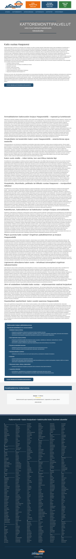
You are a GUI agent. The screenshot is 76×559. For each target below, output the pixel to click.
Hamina (5, 485)
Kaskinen (18, 485)
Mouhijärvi (29, 540)
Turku (62, 443)
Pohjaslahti (40, 510)
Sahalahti (52, 472)
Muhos (28, 541)
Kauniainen (18, 489)
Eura (5, 468)
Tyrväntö (63, 452)
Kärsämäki (29, 457)
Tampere (52, 541)
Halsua (5, 483)
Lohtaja (28, 500)
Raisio (51, 438)
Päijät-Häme (52, 429)
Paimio (39, 475)
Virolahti (63, 512)
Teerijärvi (63, 425)
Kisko (17, 521)
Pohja (39, 507)
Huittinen (6, 513)
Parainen (40, 479)
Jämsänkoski (18, 448)
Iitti (4, 527)
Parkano (40, 482)
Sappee (51, 479)
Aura (5, 443)
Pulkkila (40, 529)
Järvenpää (18, 449)
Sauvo (51, 483)
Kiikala (17, 513)
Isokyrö (5, 539)
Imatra (5, 533)
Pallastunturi (41, 476)
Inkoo (5, 536)
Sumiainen (52, 517)
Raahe (51, 435)
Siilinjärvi (52, 497)
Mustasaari (40, 426)
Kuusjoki (29, 449)
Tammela (52, 540)
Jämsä (17, 446)
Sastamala (52, 480)
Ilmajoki (5, 530)
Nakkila (40, 442)
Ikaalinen (6, 529)
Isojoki (5, 537)
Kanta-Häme (18, 470)
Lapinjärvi (29, 467)
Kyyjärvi (28, 453)
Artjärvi (5, 438)
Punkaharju (40, 530)
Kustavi (28, 446)
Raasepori (52, 436)
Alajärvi (5, 428)
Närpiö (39, 459)
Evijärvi (5, 470)
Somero (51, 512)
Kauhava (17, 487)
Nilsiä (39, 445)
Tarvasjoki (63, 423)
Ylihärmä (63, 522)
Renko (51, 450)
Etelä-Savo (6, 465)
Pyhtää (39, 536)
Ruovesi (51, 463)
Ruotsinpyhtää (53, 462)
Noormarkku (41, 449)
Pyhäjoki (40, 537)
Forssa (5, 475)
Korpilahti (29, 423)
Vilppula (63, 509)
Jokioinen (18, 431)
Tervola (62, 432)
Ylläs (62, 529)
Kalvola (17, 460)
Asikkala (6, 439)
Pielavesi (40, 497)
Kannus (17, 469)
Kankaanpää (18, 466)
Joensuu (17, 429)
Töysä (62, 455)
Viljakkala (63, 507)
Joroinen (17, 432)
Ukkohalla (63, 457)
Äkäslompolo (64, 540)
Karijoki (17, 473)
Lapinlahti (29, 469)
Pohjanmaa (40, 509)
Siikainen (52, 493)
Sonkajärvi (52, 513)
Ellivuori (6, 455)
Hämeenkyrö (7, 520)
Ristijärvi (52, 456)
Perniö (39, 490)
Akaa (5, 425)
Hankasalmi (6, 488)
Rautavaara (52, 446)
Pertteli (39, 492)
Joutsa (17, 433)
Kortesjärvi (29, 426)
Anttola (5, 436)
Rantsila (51, 440)
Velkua (62, 494)
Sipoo (51, 502)
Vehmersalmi (64, 493)
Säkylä (51, 529)
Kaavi (17, 453)
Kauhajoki (18, 486)
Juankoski (18, 436)
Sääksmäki (52, 531)
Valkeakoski (63, 477)
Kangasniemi (18, 465)
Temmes (63, 428)
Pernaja (40, 489)
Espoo (5, 461)
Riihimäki (52, 452)
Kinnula (17, 519)
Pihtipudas (40, 503)
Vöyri (62, 519)
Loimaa (28, 502)
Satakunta (52, 482)
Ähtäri (62, 539)
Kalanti (17, 459)
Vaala (62, 473)
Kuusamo (29, 447)
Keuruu (17, 509)
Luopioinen (29, 510)
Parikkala (40, 480)
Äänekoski (63, 541)
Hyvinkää (6, 517)
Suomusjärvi (52, 521)
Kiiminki (17, 517)
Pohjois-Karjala (41, 512)
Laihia (28, 463)
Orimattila (40, 463)
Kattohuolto (40, 11)
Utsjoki (62, 463)
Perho (39, 487)
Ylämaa (63, 530)
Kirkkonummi (18, 520)
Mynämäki (40, 430)
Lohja (28, 499)
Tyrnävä (63, 450)
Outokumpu (40, 470)
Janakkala (18, 428)
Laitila (28, 465)
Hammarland (7, 486)
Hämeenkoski (7, 519)
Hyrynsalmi (6, 516)
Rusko (51, 465)
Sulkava (51, 516)
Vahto (62, 476)
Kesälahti (18, 507)
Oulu (39, 469)
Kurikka (28, 443)
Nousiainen (40, 450)
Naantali (40, 440)
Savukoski (52, 489)
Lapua (28, 475)
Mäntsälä (40, 433)
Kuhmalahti (29, 435)
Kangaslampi (18, 463)
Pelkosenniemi (41, 485)
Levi (28, 490)
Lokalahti (29, 503)
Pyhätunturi (52, 426)
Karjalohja (18, 477)
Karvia (17, 483)
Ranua (51, 442)
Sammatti (52, 477)
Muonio (40, 425)
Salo (51, 475)
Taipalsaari (52, 536)
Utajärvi (63, 462)
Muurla (39, 429)
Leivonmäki (29, 482)
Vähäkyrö (63, 517)
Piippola (40, 502)
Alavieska (6, 431)
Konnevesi (18, 539)
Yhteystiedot (59, 11)
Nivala (39, 446)
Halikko (5, 482)
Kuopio (28, 439)
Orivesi (39, 466)
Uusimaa (63, 470)
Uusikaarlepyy (64, 467)
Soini (51, 509)
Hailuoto (6, 481)
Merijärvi (29, 530)
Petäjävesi (40, 495)
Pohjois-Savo (41, 514)
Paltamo (40, 478)
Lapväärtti (29, 476)
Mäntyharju (40, 438)
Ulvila (62, 459)
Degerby (6, 449)
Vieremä (63, 500)
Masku (28, 527)
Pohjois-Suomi (41, 516)
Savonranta (52, 487)
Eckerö (5, 452)
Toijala (62, 438)
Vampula (63, 483)
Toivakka (63, 439)
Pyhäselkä (52, 425)
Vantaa (62, 485)
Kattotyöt (49, 11)
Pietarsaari (40, 499)
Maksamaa (29, 524)
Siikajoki (52, 494)
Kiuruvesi (18, 527)
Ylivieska (63, 527)
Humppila (6, 515)
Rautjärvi (52, 448)
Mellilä (28, 529)
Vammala (63, 482)
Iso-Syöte (6, 540)
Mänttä (39, 435)
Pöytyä (51, 432)
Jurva (17, 438)
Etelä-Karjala (7, 462)
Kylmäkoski (29, 450)
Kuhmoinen (29, 438)
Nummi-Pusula (41, 453)
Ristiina (51, 455)
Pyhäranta (52, 423)
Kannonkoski (18, 467)
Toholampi (63, 436)
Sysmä (51, 527)
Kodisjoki (18, 530)
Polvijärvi (40, 517)
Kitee (17, 523)
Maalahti (29, 521)
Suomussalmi (53, 523)
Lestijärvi (29, 489)
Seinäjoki (52, 490)
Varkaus (63, 486)
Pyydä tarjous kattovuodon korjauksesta (19, 85)
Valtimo (62, 480)
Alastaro (6, 429)
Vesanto (63, 496)
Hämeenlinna (7, 522)
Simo (51, 499)
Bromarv (6, 446)
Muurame (40, 428)
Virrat (62, 513)
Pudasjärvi (40, 526)
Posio (39, 524)
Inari (5, 535)
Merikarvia (29, 531)
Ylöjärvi (63, 533)
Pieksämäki (40, 496)
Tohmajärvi (63, 435)
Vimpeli (63, 510)
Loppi (28, 504)
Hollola (5, 510)
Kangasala (18, 462)
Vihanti (62, 502)
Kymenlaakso (30, 452)
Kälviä (28, 455)
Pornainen (40, 522)
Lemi (28, 483)
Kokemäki (18, 531)
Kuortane (29, 442)
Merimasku (29, 533)
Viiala (62, 504)
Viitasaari (63, 506)
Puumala (40, 534)
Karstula (17, 480)
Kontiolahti (18, 540)
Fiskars (5, 473)
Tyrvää (62, 453)
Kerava (17, 500)
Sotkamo (52, 514)
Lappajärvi (29, 470)
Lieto (28, 493)
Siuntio (51, 504)
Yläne (62, 531)
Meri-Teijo (29, 534)
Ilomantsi (6, 532)
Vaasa (62, 475)
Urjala (62, 460)
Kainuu (17, 455)
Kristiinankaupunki (31, 432)
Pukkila (40, 527)
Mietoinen (29, 537)
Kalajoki (17, 458)
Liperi (28, 497)
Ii (4, 525)
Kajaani (17, 456)
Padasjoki (40, 473)
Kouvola (29, 430)
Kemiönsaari (18, 497)
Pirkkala (40, 506)
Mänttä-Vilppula (41, 436)
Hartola (5, 492)
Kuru (28, 445)
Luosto (28, 511)
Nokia (39, 448)
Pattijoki (40, 483)
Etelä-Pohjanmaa (8, 463)
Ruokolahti (52, 460)
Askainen (6, 440)
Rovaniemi (52, 457)
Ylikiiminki (63, 523)
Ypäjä (62, 534)
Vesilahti (63, 497)
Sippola (51, 503)
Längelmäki (29, 517)
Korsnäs (29, 425)
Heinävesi (6, 502)
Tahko (51, 534)
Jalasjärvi (18, 426)
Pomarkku (40, 519)
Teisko (62, 426)
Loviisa (28, 506)
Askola (5, 442)
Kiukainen (18, 526)
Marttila (28, 526)
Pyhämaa (40, 540)
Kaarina (17, 452)
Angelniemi (6, 433)
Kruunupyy (29, 433)
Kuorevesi (29, 440)
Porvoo (40, 523)
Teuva (62, 433)
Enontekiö (6, 459)
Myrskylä (40, 432)
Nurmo (39, 457)
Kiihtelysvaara (19, 512)
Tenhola (63, 429)
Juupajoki (18, 440)
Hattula (5, 493)
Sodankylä (52, 507)
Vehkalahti (63, 490)
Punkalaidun (41, 531)
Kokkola (17, 533)
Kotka (28, 429)
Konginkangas (19, 537)
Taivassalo (52, 539)
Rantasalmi (52, 439)
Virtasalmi (63, 514)
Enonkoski (6, 458)
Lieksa (28, 492)
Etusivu (7, 11)
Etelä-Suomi (6, 466)
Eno (5, 456)
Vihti (62, 503)
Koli (16, 536)
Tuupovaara (63, 446)
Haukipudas (6, 496)
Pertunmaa (40, 493)
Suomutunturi (53, 524)
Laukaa (28, 477)
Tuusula (63, 449)
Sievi (51, 492)
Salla (51, 473)
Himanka (6, 505)
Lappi (28, 473)
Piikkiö (39, 500)
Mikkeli (28, 539)
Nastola (40, 443)
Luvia (28, 516)
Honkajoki (6, 512)
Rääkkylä (52, 467)
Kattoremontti (17, 11)
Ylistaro (63, 524)
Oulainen (40, 467)
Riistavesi (52, 453)
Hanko (5, 489)
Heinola (5, 500)
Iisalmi (5, 526)
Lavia (28, 479)
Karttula (17, 482)
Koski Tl (28, 428)
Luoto (28, 513)
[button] (5, 401)
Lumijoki (29, 509)
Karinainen (18, 475)
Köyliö (28, 459)
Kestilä (17, 506)
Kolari (17, 534)
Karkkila (17, 479)
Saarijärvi (52, 470)
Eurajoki (6, 469)
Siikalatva (52, 496)
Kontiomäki (18, 541)
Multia (39, 423)
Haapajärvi (6, 478)
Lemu (28, 484)
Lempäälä (29, 486)
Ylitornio (63, 526)
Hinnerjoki (6, 508)
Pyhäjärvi (40, 539)
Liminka (28, 496)
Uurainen (63, 466)
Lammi (28, 466)
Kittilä (17, 524)
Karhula (17, 472)
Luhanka (29, 507)
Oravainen (40, 462)
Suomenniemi (53, 520)
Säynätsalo (52, 530)
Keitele (17, 492)
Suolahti (51, 519)
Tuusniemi (63, 447)
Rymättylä (52, 466)
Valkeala (63, 479)
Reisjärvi (52, 449)
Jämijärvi (17, 445)
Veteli (62, 499)
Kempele (17, 499)
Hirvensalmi (6, 509)
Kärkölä (28, 456)
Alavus (5, 432)
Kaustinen (18, 490)
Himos (5, 506)
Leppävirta (29, 487)
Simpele (51, 500)
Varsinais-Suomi (64, 489)
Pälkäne (51, 430)
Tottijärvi (63, 442)
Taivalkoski (52, 537)
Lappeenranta (30, 472)
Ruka (51, 459)
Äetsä (62, 537)
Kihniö (17, 510)
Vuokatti (63, 516)
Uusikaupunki (64, 469)
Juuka (17, 439)
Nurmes (40, 455)
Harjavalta (6, 490)
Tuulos (62, 445)
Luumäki (29, 514)
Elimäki (5, 453)
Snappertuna (52, 506)
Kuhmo (28, 436)
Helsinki (6, 503)
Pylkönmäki (52, 428)
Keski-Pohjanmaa (19, 503)
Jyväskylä (18, 443)
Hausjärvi (6, 499)
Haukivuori (6, 498)
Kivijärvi (17, 529)
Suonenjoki (52, 526)
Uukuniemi (63, 465)
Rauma (51, 443)
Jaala (17, 425)
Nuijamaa (40, 452)
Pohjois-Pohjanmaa (42, 513)
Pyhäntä (40, 541)
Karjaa (17, 476)
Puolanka (40, 533)
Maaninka (29, 523)
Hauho (5, 495)
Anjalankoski (7, 435)
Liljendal (29, 494)
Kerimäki (17, 502)
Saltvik (51, 476)
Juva (17, 442)
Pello (39, 486)
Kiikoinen (18, 516)
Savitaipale (52, 485)
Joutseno (17, 435)
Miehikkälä (29, 536)
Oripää (39, 465)
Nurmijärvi (40, 456)
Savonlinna (52, 486)
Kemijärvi (18, 494)
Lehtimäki (29, 480)
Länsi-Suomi (29, 519)
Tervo (62, 430)
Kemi (17, 493)
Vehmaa (63, 492)
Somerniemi (52, 510)
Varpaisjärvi (63, 487)
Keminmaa (18, 496)
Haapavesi (6, 479)
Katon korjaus (28, 11)
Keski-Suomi (18, 504)
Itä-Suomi (6, 542)
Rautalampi (52, 445)
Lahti (28, 462)
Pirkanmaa (40, 504)
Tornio (62, 440)
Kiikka (17, 514)
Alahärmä (6, 426)
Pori (39, 520)
